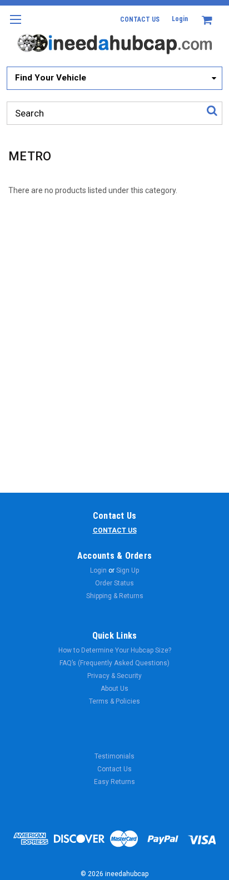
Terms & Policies (114, 701)
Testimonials (114, 756)
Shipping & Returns (114, 596)
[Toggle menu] (15, 26)
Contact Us (114, 769)
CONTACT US (140, 19)
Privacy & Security (114, 676)
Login (180, 19)
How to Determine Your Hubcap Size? (114, 650)
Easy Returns (114, 782)
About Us (114, 688)
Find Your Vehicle (50, 78)
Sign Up (127, 570)
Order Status (114, 583)
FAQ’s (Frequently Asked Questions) (114, 663)
